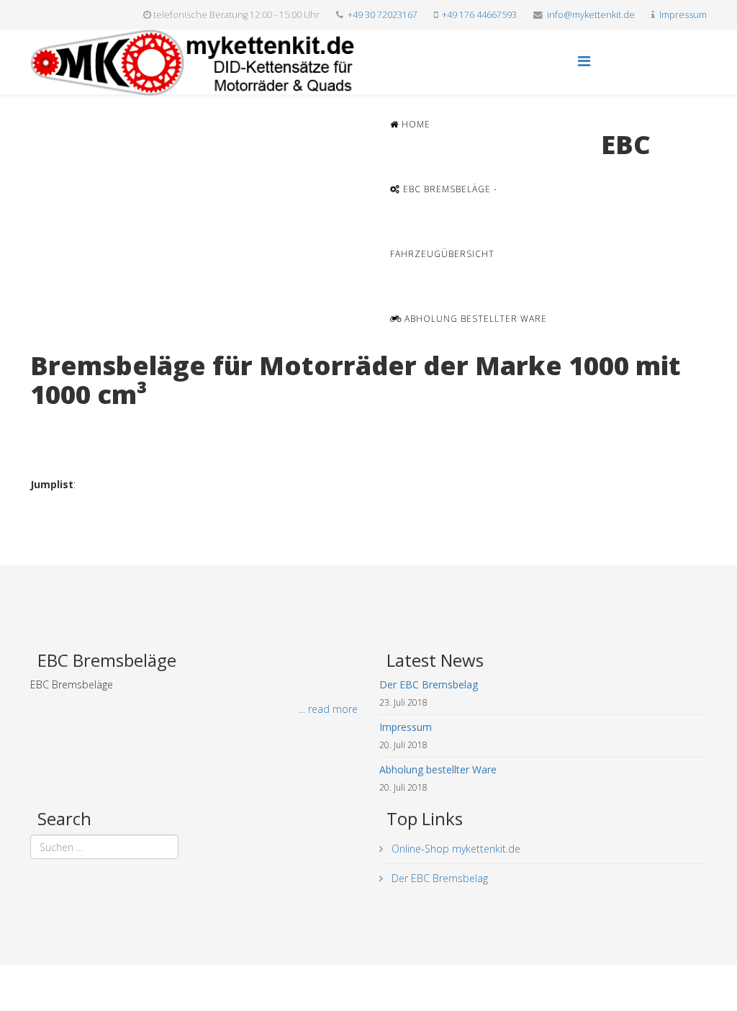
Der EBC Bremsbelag (438, 878)
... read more (328, 709)
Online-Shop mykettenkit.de (454, 848)
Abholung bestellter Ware (474, 319)
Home (414, 124)
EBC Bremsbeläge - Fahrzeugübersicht (443, 221)
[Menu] (584, 61)
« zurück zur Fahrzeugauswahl (99, 424)
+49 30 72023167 (382, 15)
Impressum (683, 15)
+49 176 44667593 (479, 15)
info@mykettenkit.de (591, 15)
